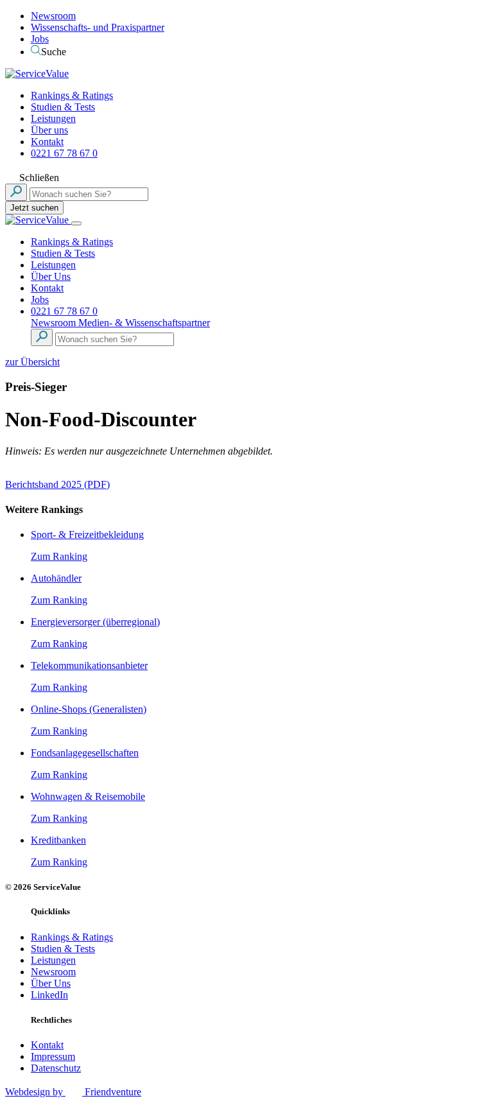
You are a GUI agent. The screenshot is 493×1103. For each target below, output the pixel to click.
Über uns (49, 130)
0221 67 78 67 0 (64, 153)
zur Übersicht (32, 361)
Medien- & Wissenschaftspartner (144, 322)
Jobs (40, 38)
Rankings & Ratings (72, 95)
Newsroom (53, 15)
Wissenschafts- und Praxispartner (97, 27)
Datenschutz (56, 1068)
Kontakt (47, 141)
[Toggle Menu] (76, 223)
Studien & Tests (63, 106)
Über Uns (51, 276)
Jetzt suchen (34, 208)
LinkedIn (49, 994)
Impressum (53, 1056)
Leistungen (53, 118)
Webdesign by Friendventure (73, 1091)
